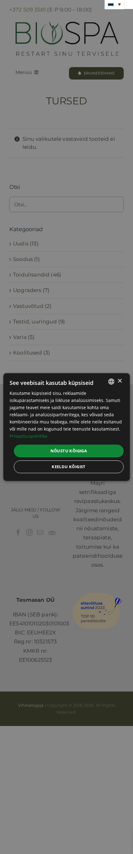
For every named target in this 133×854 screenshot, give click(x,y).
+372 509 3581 (27, 10)
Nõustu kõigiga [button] (68, 451)
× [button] (119, 381)
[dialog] (66, 427)
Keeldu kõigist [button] (69, 466)
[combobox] (111, 381)
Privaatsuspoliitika (28, 436)
